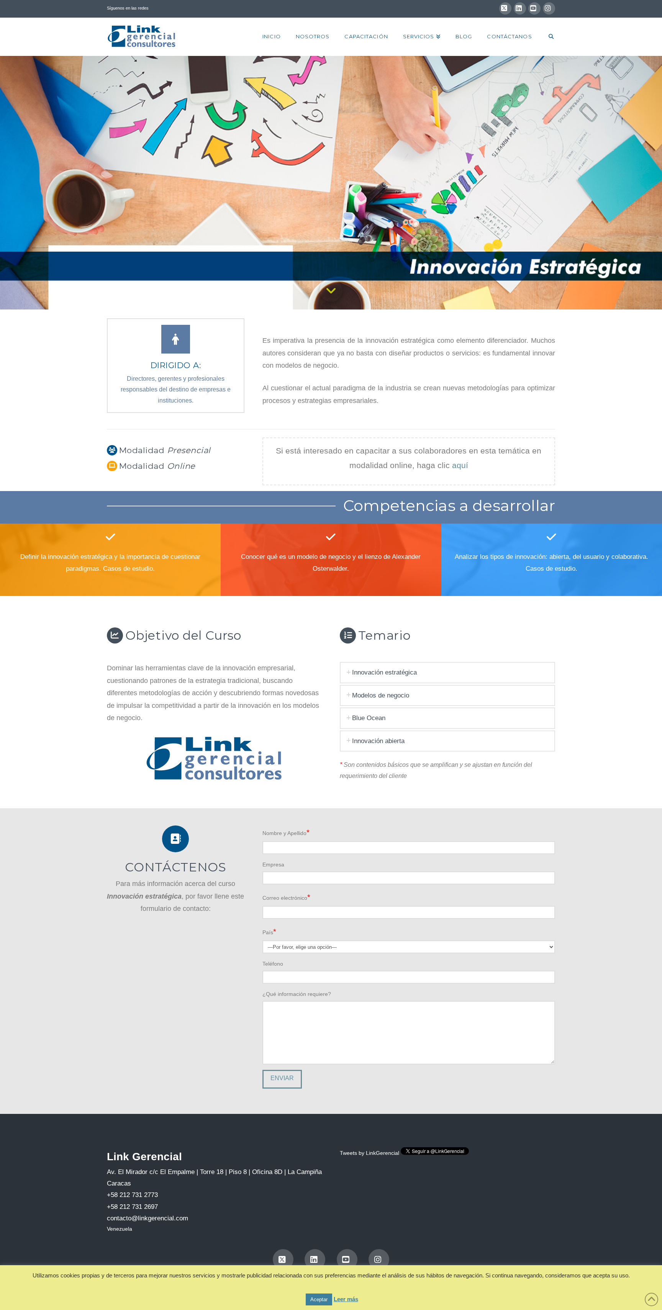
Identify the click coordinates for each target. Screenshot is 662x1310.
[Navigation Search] (547, 37)
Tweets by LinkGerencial (369, 1153)
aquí (460, 465)
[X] (505, 8)
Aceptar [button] (319, 1299)
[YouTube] (534, 8)
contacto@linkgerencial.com (147, 1218)
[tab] (447, 672)
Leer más (346, 1299)
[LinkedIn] (520, 8)
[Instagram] (549, 8)
